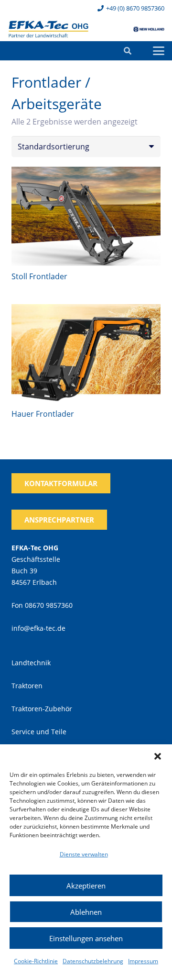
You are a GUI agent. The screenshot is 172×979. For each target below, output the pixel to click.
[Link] (48, 29)
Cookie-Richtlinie (36, 961)
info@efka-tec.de (38, 628)
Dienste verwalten (84, 854)
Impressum (143, 961)
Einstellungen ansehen (86, 938)
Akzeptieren (86, 885)
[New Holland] (148, 29)
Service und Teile (38, 731)
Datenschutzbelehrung (93, 961)
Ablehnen (86, 912)
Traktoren (27, 685)
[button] (157, 756)
